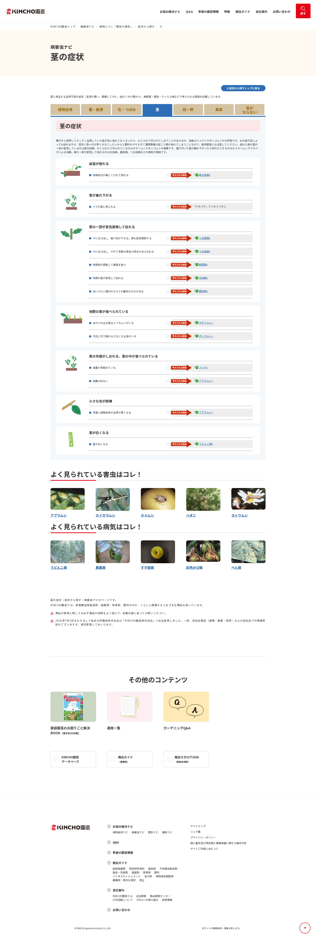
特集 (227, 11)
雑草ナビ (167, 832)
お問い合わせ (281, 11)
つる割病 (204, 238)
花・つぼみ (127, 109)
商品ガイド (243, 11)
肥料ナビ (153, 832)
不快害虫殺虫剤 (168, 868)
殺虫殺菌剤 (119, 868)
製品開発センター (160, 896)
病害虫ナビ (87, 26)
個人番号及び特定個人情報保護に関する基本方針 (218, 843)
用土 (141, 880)
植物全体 (65, 109)
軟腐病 (203, 264)
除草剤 (147, 872)
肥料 (156, 872)
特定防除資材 (136, 868)
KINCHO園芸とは (122, 896)
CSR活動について (123, 900)
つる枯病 (204, 251)
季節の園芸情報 (208, 11)
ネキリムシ (205, 322)
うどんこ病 (205, 444)
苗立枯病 (204, 175)
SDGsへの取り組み (147, 900)
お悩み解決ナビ (170, 11)
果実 (219, 109)
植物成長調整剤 (165, 876)
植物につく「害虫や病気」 (116, 26)
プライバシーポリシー (203, 837)
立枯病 (203, 278)
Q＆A (189, 11)
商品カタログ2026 (187, 759)
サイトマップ (198, 826)
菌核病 (203, 291)
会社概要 (141, 896)
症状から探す (146, 26)
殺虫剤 (152, 868)
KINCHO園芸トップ (63, 26)
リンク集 (195, 832)
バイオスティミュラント (127, 876)
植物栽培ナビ (120, 832)
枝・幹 (188, 109)
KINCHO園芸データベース (70, 759)
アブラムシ (205, 381)
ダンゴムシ (205, 336)
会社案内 (261, 11)
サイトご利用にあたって (204, 848)
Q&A (116, 842)
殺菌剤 (135, 872)
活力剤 (148, 876)
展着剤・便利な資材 (124, 880)
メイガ (203, 367)
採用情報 (167, 900)
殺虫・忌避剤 (120, 872)
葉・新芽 (96, 109)
